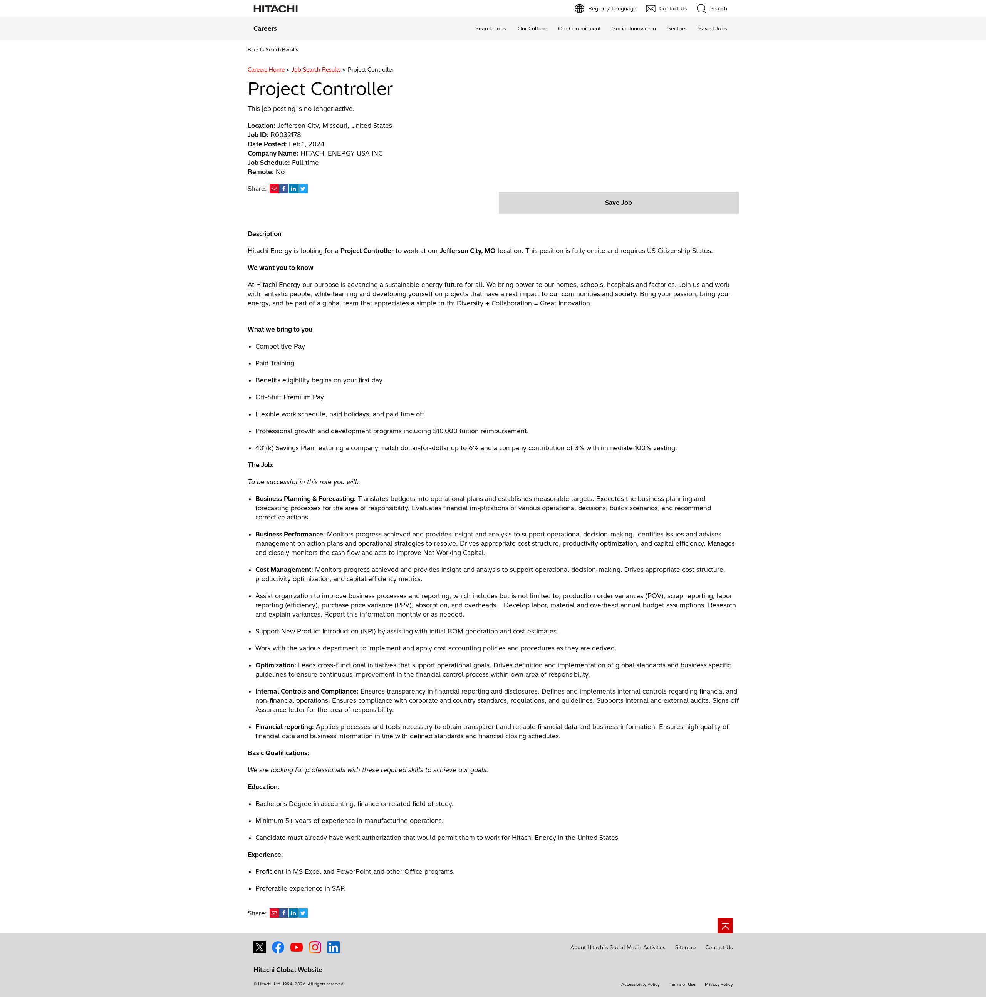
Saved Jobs (712, 28)
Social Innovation (634, 28)
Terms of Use (682, 984)
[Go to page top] (725, 925)
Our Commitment (579, 28)
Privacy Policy (719, 984)
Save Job (618, 202)
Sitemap (685, 947)
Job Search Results (316, 69)
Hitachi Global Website (287, 970)
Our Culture (532, 28)
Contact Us (719, 947)
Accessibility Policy (640, 984)
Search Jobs (490, 28)
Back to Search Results (273, 49)
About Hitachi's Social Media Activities (618, 947)
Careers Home (266, 69)
